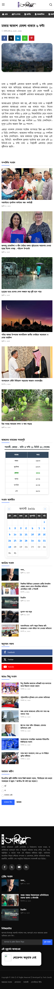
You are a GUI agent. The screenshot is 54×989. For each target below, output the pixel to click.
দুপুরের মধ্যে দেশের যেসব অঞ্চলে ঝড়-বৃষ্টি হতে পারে (21, 291)
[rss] (26, 867)
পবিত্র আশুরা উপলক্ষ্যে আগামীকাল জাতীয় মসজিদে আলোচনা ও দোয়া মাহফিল (25, 336)
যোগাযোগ (18, 982)
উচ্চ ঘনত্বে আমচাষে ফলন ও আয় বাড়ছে (17, 423)
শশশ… (23, 570)
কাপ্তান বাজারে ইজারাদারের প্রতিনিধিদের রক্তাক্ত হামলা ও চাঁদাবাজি (35, 896)
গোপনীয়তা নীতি (36, 982)
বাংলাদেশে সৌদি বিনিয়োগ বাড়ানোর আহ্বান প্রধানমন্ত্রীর (22, 380)
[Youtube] (19, 867)
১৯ (26, 540)
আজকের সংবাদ (7, 982)
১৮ (21, 540)
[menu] (3, 5)
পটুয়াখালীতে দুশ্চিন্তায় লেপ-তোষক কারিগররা (35, 697)
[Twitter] (12, 867)
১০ (15, 534)
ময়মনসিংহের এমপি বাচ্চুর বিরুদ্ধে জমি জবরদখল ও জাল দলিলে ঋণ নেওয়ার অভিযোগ (36, 627)
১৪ (39, 534)
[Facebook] (5, 867)
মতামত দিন (8, 802)
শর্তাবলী (25, 982)
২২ (44, 540)
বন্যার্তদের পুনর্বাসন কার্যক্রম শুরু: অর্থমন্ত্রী (17, 202)
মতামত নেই (8, 795)
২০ (32, 540)
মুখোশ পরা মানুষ (26, 612)
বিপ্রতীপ (23, 598)
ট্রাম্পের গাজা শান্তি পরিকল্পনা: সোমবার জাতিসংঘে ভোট (33, 726)
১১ (21, 534)
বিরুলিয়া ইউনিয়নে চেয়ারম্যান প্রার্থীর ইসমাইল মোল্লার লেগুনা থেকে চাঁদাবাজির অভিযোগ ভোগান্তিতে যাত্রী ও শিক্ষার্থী (35, 587)
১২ (26, 534)
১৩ (32, 534)
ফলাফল (19, 802)
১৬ (9, 540)
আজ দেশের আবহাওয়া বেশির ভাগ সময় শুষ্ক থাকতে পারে (35, 712)
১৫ (44, 534)
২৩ (9, 547)
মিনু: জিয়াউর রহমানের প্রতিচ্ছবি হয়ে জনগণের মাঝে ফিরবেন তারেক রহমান (36, 684)
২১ (39, 540)
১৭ (15, 540)
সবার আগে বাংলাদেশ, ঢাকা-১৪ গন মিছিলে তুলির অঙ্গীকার (35, 754)
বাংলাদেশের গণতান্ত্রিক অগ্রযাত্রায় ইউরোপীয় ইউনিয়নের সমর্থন (35, 740)
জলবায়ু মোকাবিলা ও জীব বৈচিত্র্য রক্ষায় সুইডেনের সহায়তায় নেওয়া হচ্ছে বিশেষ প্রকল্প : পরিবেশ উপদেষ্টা (26, 247)
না (5, 790)
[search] (50, 5)
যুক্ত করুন (47, 942)
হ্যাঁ (5, 786)
